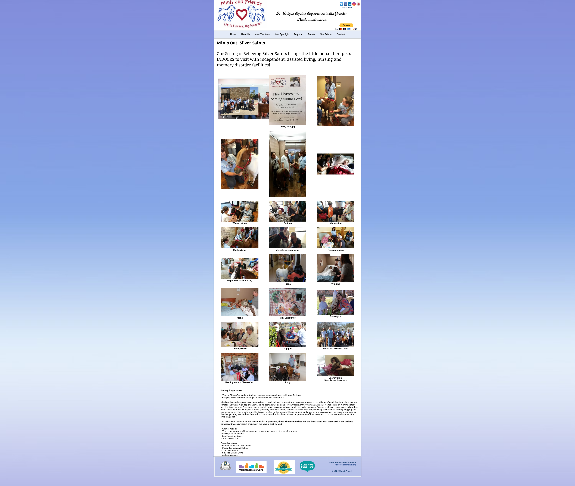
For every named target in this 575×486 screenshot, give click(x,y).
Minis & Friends (345, 471)
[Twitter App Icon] (341, 4)
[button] (346, 26)
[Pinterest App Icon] (358, 4)
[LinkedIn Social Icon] (349, 4)
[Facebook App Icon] (345, 4)
